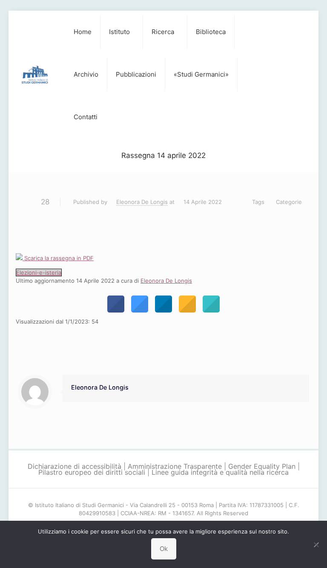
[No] (316, 544)
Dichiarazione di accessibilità (74, 466)
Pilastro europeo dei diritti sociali (91, 472)
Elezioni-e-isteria (38, 272)
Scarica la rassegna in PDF (58, 258)
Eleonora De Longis (142, 201)
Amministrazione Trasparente (175, 466)
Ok (164, 549)
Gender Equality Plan (261, 466)
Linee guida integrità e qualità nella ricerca (220, 472)
